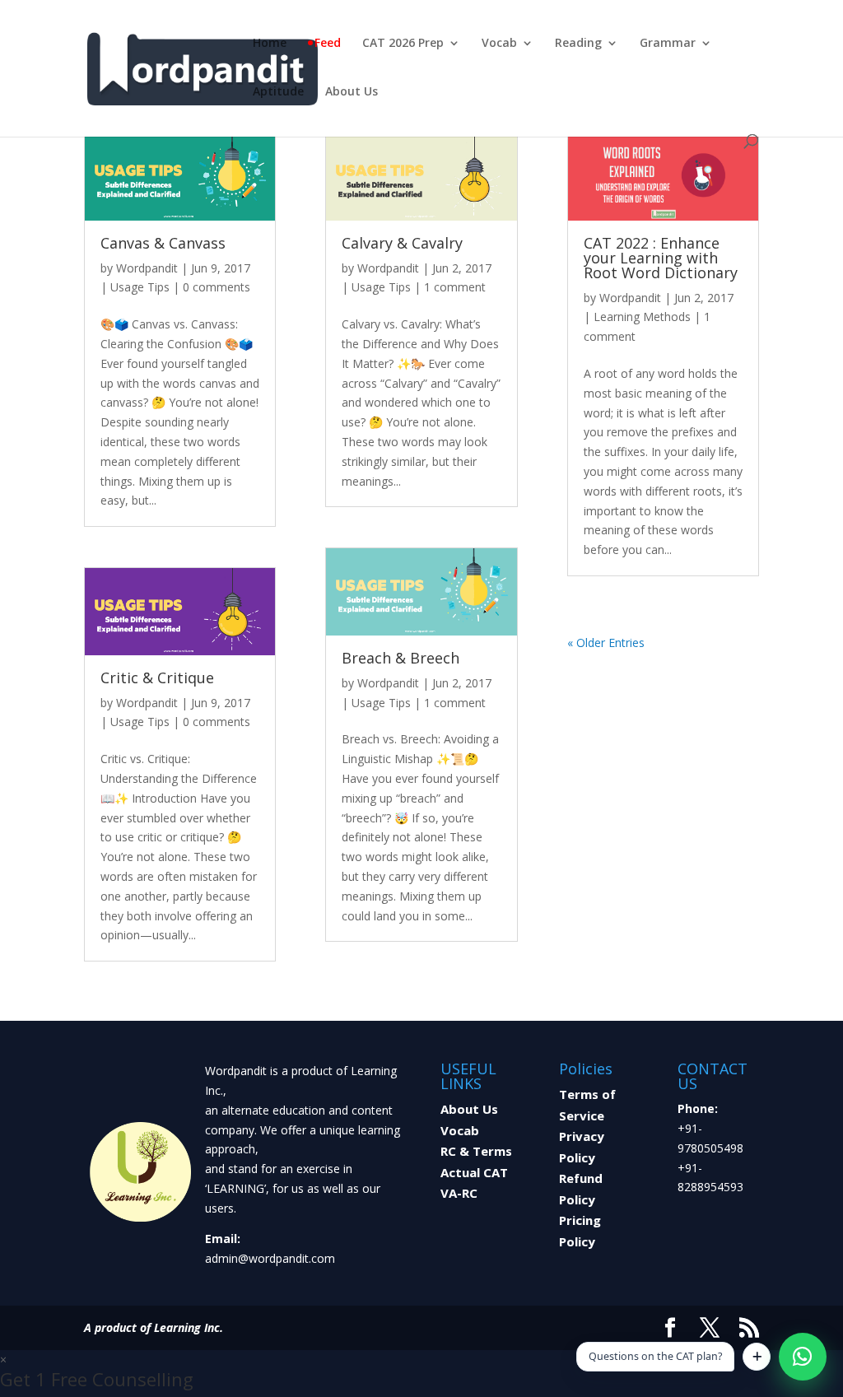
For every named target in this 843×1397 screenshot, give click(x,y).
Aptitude (278, 92)
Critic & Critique (157, 677)
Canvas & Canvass (163, 243)
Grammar (668, 43)
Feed (327, 43)
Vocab (499, 43)
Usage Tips (140, 287)
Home (269, 43)
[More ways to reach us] (757, 1357)
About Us (351, 92)
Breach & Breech (400, 658)
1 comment (455, 287)
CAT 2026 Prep (403, 43)
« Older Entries (606, 642)
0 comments (216, 287)
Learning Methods (642, 316)
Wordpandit (147, 268)
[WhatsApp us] (803, 1357)
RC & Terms (476, 1151)
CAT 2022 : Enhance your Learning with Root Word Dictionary (661, 257)
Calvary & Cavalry (402, 243)
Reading (578, 43)
